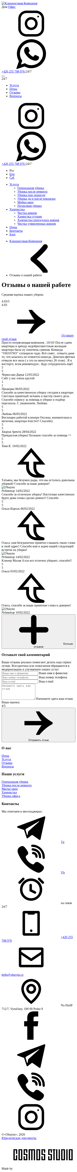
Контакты (16, 230)
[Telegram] (31, 1070)
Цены (13, 227)
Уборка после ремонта (32, 191)
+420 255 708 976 (13, 71)
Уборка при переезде (31, 195)
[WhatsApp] (31, 68)
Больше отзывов (53, 645)
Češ (11, 177)
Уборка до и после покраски (36, 198)
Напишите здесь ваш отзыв (54, 698)
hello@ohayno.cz (12, 974)
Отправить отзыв (38, 740)
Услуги (14, 184)
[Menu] (3, 76)
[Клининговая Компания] (19, 3)
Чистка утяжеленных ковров (36, 223)
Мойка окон (25, 202)
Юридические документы (19, 1138)
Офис (12, 7)
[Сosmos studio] (43, 1168)
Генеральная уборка (30, 188)
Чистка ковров (27, 213)
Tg (62, 842)
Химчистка (17, 209)
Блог (12, 234)
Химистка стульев (29, 216)
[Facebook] (31, 1039)
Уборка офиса (11, 796)
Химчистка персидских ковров (38, 220)
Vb (63, 872)
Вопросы (8, 766)
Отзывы (7, 763)
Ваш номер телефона (53, 677)
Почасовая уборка (29, 205)
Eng (12, 174)
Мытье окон (10, 789)
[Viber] (31, 1100)
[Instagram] (31, 37)
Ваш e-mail (46, 681)
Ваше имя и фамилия (53, 673)
